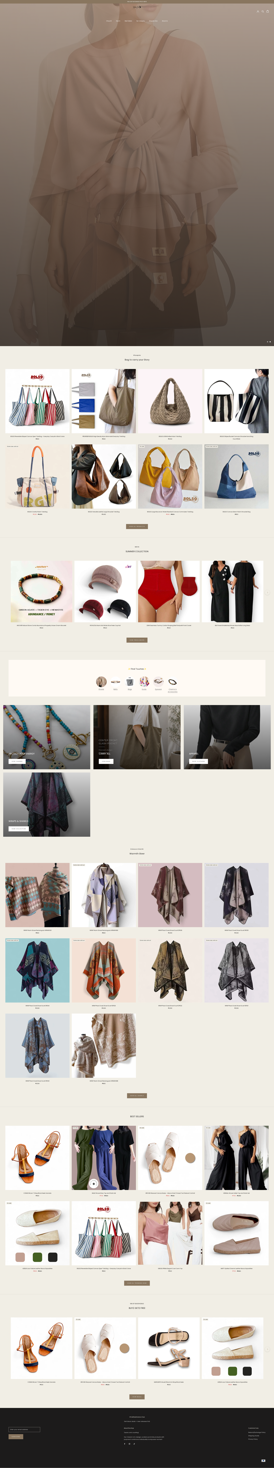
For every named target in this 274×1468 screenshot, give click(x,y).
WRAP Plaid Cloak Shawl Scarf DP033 (104, 1006)
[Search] (263, 11)
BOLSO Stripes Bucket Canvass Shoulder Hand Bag (236, 437)
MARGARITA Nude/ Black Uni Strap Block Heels (169, 1382)
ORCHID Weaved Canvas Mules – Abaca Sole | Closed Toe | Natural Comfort (170, 1193)
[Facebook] (124, 1444)
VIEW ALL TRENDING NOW (137, 1283)
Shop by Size (153, 21)
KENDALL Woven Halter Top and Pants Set (236, 1193)
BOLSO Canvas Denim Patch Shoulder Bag (236, 512)
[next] (267, 592)
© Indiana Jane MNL (15, 1461)
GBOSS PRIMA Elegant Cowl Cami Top (170, 1269)
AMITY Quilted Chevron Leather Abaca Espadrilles (236, 1269)
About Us (165, 21)
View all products (137, 526)
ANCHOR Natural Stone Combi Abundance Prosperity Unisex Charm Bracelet (41, 625)
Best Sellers (128, 21)
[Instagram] (129, 1444)
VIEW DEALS (137, 1397)
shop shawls (137, 180)
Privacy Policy (253, 1439)
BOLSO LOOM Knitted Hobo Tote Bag (170, 437)
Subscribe (16, 1437)
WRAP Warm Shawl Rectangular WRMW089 (104, 930)
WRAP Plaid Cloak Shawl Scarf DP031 (236, 1006)
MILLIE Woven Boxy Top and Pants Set (104, 1193)
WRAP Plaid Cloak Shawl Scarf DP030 (37, 1081)
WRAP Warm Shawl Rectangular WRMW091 (37, 930)
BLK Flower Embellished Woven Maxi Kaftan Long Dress (232, 625)
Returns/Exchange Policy (256, 1432)
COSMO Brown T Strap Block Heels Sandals (37, 1193)
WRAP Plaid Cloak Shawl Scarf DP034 (37, 1006)
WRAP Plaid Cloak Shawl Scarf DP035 (237, 930)
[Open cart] (268, 11)
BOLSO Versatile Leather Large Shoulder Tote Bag (104, 512)
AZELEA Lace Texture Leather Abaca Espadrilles (37, 1269)
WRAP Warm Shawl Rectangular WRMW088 (104, 1081)
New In (118, 21)
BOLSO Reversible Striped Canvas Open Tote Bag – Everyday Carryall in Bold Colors (37, 437)
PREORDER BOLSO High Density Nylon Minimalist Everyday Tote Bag (104, 437)
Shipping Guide (253, 1436)
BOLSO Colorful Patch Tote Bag (37, 512)
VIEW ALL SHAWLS (137, 1096)
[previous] (6, 592)
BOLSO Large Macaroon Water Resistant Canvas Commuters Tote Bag (170, 512)
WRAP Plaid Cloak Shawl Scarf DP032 (170, 1006)
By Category (141, 21)
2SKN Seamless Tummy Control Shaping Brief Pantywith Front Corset (169, 625)
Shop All (109, 21)
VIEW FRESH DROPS (137, 640)
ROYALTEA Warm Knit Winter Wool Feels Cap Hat (105, 625)
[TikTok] (134, 1444)
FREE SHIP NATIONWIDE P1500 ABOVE (137, 1)
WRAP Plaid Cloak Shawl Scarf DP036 (170, 930)
